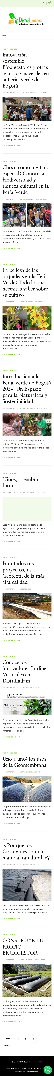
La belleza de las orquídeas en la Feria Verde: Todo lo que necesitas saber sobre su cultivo (25, 283)
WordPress (33, 1071)
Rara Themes (43, 1068)
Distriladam (10, 93)
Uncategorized (10, 49)
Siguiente (7, 1045)
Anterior (9, 1039)
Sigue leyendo (9, 145)
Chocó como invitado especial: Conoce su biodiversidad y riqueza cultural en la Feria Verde (26, 180)
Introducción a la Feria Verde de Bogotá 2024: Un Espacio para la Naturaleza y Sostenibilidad (27, 389)
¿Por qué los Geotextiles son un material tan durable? (26, 852)
